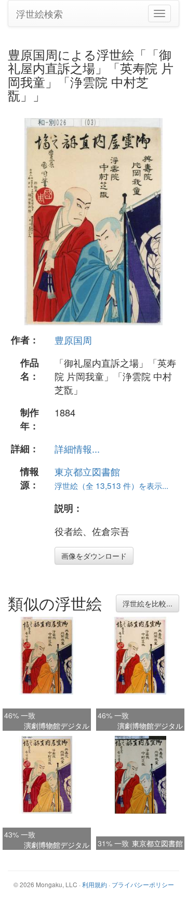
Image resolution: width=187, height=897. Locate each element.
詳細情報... (77, 448)
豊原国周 (73, 339)
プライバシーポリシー (143, 884)
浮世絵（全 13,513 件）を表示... (111, 485)
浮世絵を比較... (147, 603)
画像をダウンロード (94, 556)
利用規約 (94, 884)
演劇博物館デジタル (56, 725)
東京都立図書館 (87, 471)
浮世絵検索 (39, 13)
